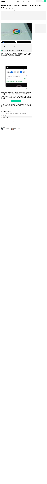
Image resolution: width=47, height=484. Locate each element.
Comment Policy (20, 113)
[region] (16, 123)
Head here (24, 105)
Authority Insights (24, 1)
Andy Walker (2, 10)
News (9, 111)
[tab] (3, 120)
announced (8, 54)
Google (2, 53)
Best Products (18, 1)
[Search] (34, 1)
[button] (23, 1)
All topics (29, 1)
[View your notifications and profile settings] (31, 120)
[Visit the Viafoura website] (30, 132)
